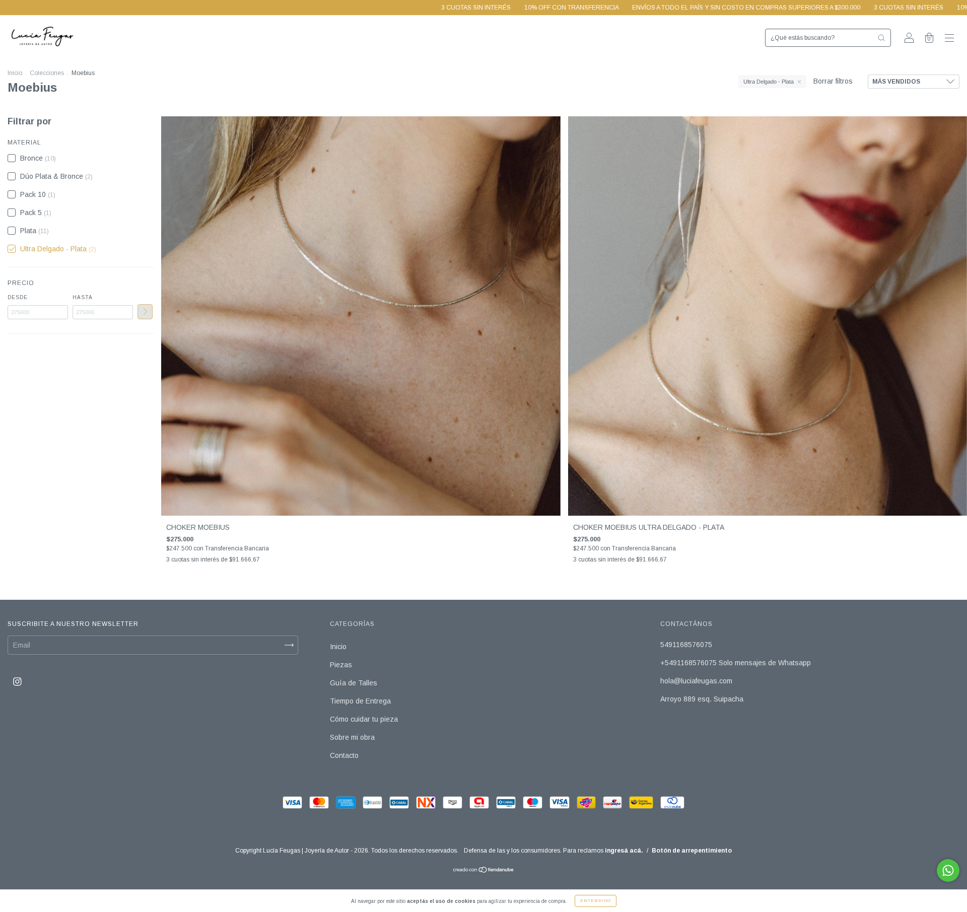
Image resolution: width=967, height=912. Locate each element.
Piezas (341, 665)
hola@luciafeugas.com (696, 681)
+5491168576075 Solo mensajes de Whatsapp (735, 663)
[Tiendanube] (483, 870)
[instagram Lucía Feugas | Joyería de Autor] (17, 681)
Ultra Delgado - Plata (768, 82)
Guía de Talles (353, 683)
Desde (18, 297)
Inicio (15, 73)
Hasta (83, 297)
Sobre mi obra (352, 737)
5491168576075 (686, 645)
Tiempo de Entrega (360, 701)
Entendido (595, 900)
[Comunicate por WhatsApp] (948, 870)
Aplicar (145, 311)
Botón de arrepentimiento (692, 850)
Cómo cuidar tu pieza (364, 719)
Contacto (344, 755)
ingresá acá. (624, 850)
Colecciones (47, 73)
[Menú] (949, 39)
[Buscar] (881, 37)
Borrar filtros (833, 81)
